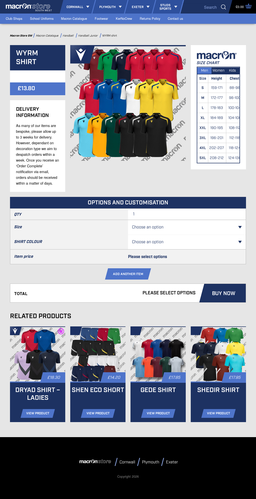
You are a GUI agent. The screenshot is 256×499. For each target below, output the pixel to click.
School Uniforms (42, 18)
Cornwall (127, 462)
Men (204, 70)
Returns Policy (150, 18)
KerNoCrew (124, 18)
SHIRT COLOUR (28, 241)
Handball (68, 36)
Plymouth (150, 462)
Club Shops (14, 18)
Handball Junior (88, 36)
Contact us (175, 18)
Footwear (101, 18)
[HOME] (96, 462)
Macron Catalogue (74, 18)
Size (18, 227)
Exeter (172, 462)
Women (218, 70)
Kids (232, 70)
